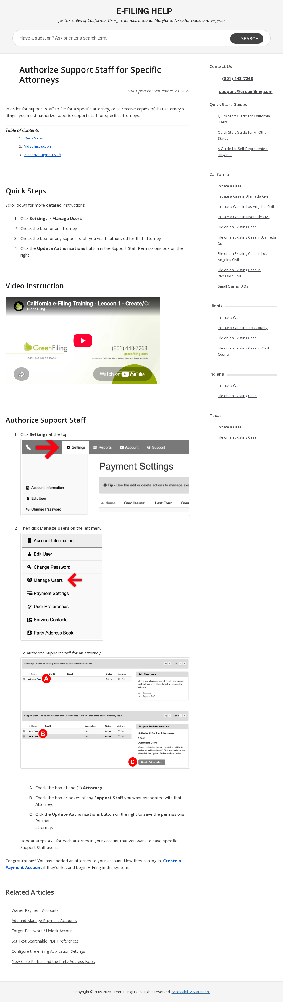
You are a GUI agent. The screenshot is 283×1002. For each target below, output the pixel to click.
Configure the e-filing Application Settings (48, 951)
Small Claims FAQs (233, 286)
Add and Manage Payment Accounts (44, 920)
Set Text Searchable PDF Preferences (45, 941)
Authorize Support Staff (42, 154)
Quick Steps (33, 138)
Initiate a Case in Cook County (243, 327)
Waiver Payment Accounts (35, 910)
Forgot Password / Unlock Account (43, 930)
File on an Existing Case (237, 226)
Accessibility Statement (191, 991)
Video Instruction (37, 146)
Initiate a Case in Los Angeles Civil (246, 206)
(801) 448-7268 (237, 78)
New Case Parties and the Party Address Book (53, 961)
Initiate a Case (230, 185)
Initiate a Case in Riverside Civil (243, 216)
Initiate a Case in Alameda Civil (243, 196)
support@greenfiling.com (245, 91)
